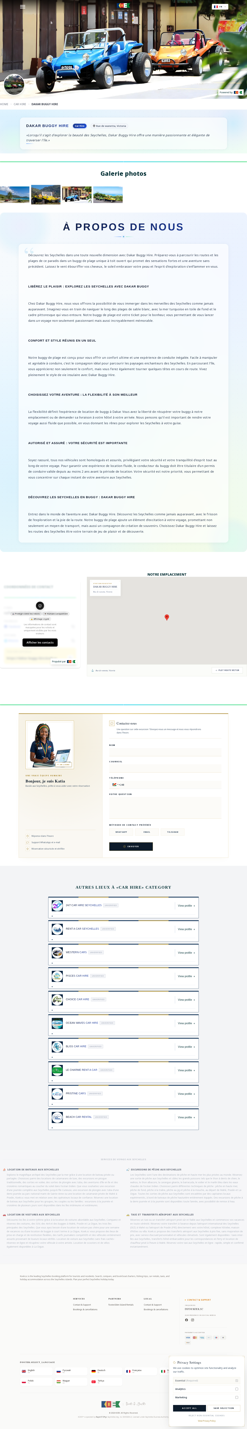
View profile (185, 905)
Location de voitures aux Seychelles (33, 1214)
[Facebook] (186, 1320)
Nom (112, 745)
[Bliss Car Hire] (57, 1046)
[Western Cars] (57, 952)
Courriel (115, 761)
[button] (115, 785)
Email (146, 832)
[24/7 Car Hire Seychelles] (57, 905)
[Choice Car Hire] (57, 999)
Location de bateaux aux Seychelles (33, 1169)
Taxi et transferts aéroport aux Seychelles (162, 1214)
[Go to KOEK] (71, 661)
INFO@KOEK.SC (194, 1309)
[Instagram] (192, 1320)
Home (4, 104)
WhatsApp (121, 832)
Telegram (172, 832)
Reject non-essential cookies (207, 1415)
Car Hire (20, 104)
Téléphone (116, 778)
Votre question (120, 794)
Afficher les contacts (40, 643)
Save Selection (224, 1408)
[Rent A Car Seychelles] (57, 929)
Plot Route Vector (229, 670)
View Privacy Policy (207, 1420)
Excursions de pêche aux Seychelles (156, 1169)
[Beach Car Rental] (57, 1117)
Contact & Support (82, 1304)
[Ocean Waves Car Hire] (57, 1023)
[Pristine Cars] (57, 1094)
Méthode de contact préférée (130, 825)
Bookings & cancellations (85, 1309)
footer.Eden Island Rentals (121, 1304)
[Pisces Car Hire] (57, 976)
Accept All (189, 1408)
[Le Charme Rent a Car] (57, 1070)
